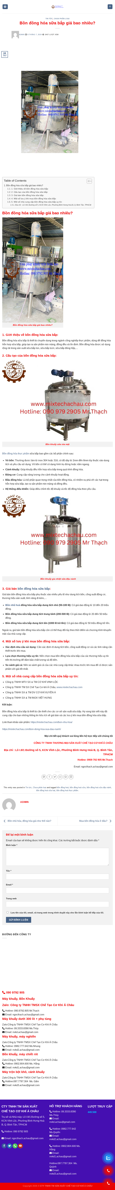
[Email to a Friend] (60, 776)
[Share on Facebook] (49, 776)
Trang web (11, 898)
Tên (8, 871)
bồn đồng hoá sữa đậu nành (99, 787)
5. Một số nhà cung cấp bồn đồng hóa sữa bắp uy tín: (36, 202)
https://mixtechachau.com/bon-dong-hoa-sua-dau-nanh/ (31, 729)
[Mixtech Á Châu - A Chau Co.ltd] (57, 6)
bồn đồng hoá (63, 787)
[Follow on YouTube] (20, 1146)
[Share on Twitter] (54, 776)
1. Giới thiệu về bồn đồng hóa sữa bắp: (30, 189)
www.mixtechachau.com (69, 687)
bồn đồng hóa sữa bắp (33, 588)
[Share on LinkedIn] (71, 776)
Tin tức (49, 18)
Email (9, 884)
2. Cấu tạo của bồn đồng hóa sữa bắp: (29, 192)
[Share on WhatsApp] (43, 776)
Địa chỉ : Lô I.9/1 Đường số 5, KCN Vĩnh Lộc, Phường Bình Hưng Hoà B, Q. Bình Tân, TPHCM (53, 205)
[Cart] (5, 6)
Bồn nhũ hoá (12, 605)
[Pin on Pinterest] (65, 776)
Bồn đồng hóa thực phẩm (15, 453)
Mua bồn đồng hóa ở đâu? (93, 821)
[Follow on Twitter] (9, 1146)
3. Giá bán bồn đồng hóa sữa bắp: (27, 195)
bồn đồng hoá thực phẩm (67, 790)
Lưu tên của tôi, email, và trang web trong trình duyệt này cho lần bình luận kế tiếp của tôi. (57, 912)
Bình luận (11, 845)
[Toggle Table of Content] (87, 181)
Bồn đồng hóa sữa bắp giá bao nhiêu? (24, 185)
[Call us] (15, 1146)
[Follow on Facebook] (4, 1146)
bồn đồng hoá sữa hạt (45, 790)
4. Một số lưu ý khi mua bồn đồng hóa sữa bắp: (33, 199)
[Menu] (110, 6)
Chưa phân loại (62, 18)
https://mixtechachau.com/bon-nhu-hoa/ (51, 722)
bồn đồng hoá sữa (78, 787)
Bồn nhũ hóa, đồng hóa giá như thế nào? (29, 821)
